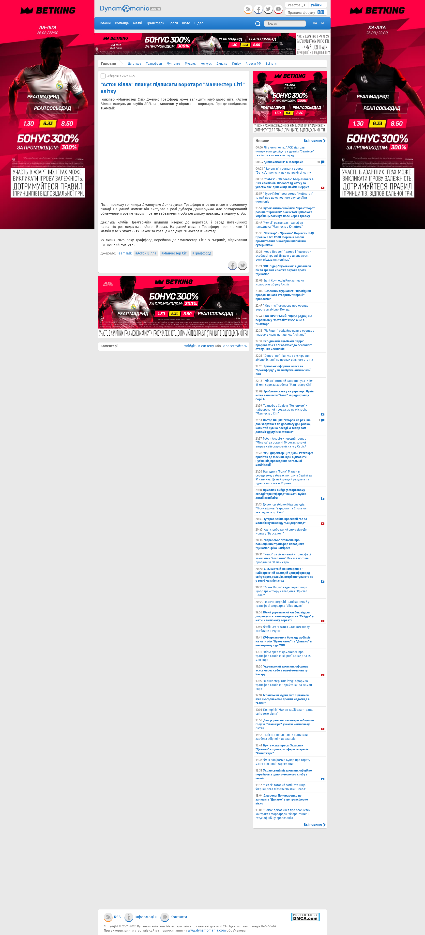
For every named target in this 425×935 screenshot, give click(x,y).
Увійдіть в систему (199, 346)
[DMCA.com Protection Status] (305, 920)
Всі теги (271, 63)
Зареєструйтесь (234, 346)
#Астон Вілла (146, 253)
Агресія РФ (253, 63)
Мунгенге (173, 63)
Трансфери (154, 63)
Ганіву (236, 63)
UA (315, 23)
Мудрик (190, 63)
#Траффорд (202, 253)
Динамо (222, 63)
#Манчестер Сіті (174, 253)
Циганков (134, 63)
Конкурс (206, 63)
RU (323, 23)
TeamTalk (124, 253)
